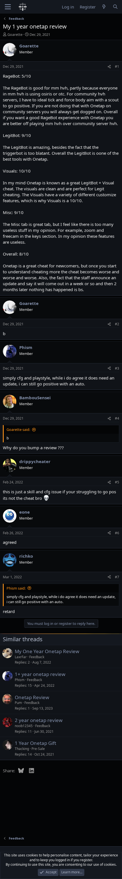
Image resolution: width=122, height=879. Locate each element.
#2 (117, 324)
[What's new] (104, 7)
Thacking (22, 748)
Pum (18, 702)
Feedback (36, 657)
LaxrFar (21, 657)
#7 (117, 577)
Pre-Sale (38, 748)
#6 (117, 533)
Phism (19, 679)
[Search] (115, 7)
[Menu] (7, 7)
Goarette (14, 34)
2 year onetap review (38, 720)
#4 (117, 418)
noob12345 (24, 725)
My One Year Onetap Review (47, 651)
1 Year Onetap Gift (35, 743)
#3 (117, 368)
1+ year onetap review (40, 674)
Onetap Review (32, 697)
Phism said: (16, 588)
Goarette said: (18, 429)
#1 (117, 66)
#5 (117, 482)
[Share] (109, 67)
